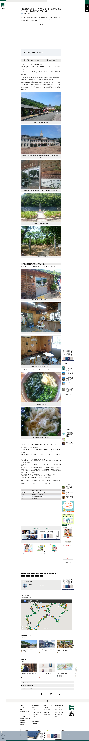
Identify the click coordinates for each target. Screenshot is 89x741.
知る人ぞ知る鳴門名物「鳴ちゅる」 (30, 54)
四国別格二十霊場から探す (28, 688)
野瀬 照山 (24, 677)
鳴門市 (42, 575)
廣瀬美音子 (24, 650)
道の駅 (33, 575)
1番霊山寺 (23, 573)
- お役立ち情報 (57, 707)
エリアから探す (26, 682)
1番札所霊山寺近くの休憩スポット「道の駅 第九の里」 (34, 52)
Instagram (62, 693)
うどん (29, 573)
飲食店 (37, 575)
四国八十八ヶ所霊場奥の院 (37, 712)
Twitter (53, 693)
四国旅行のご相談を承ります (25, 718)
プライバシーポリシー (24, 726)
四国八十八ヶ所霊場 (36, 710)
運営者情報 (22, 724)
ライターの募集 (22, 716)
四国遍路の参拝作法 (35, 723)
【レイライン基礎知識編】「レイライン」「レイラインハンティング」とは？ (64, 673)
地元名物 (46, 573)
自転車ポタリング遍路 (47, 709)
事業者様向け (22, 722)
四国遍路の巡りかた (35, 719)
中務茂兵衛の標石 (46, 712)
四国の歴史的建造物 (47, 714)
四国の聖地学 (46, 710)
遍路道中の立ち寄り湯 (58, 714)
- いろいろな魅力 (46, 707)
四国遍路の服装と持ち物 (35, 721)
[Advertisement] (41, 34)
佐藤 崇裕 (25, 13)
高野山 (34, 716)
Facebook (44, 693)
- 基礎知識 (33, 707)
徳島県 (57, 573)
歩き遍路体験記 (57, 719)
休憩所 (38, 573)
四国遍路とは (34, 709)
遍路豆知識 (57, 718)
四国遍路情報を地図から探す (25, 711)
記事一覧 (21, 709)
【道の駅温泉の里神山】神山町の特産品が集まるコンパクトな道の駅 (46, 650)
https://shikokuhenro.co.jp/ (53, 585)
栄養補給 (23, 575)
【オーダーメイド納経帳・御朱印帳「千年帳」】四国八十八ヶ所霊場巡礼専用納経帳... (46, 674)
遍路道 (56, 716)
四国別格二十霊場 (35, 714)
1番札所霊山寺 (43, 63)
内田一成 (60, 675)
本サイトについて (23, 707)
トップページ (22, 705)
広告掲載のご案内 (23, 713)
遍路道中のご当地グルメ (59, 710)
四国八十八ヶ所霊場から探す (28, 685)
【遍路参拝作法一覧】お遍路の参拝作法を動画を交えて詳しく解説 (28, 674)
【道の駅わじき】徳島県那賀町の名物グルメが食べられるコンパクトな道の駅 (64, 650)
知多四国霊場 (35, 718)
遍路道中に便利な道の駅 (59, 712)
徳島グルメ (51, 573)
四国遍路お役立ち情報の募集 (25, 714)
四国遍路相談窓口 (23, 720)
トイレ (33, 573)
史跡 (41, 573)
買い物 (28, 575)
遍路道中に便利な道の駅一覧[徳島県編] (27, 649)
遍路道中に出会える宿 (58, 709)
